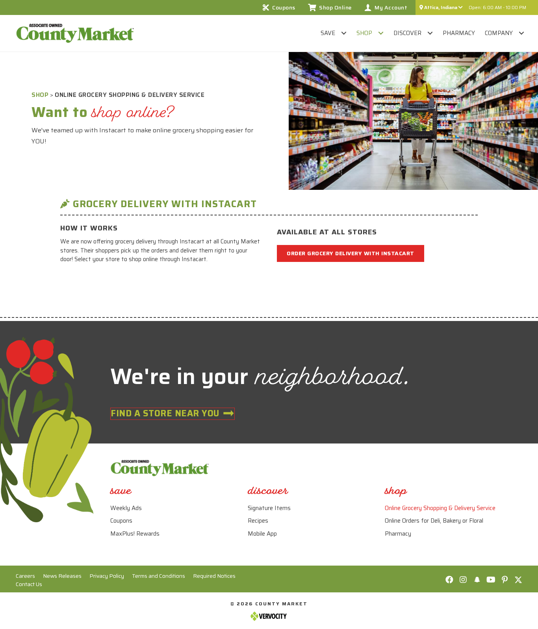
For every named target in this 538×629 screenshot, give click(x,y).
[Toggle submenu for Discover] (430, 33)
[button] (449, 580)
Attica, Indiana (440, 7)
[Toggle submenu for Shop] (380, 33)
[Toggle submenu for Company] (521, 33)
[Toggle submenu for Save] (343, 33)
